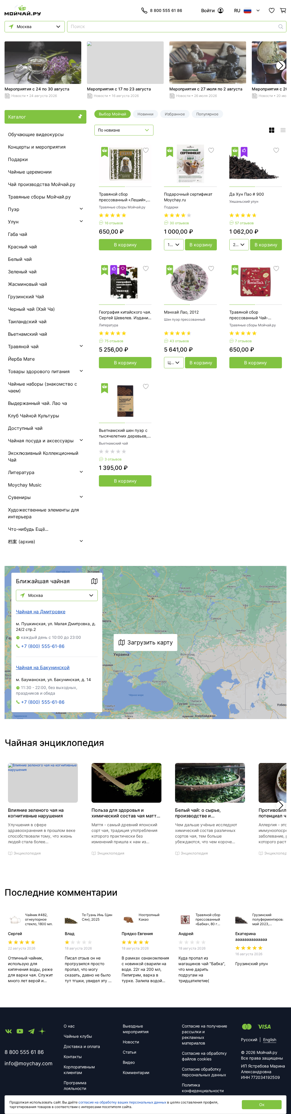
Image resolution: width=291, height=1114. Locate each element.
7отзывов (243, 341)
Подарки (18, 159)
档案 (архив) (21, 541)
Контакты (73, 1056)
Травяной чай (23, 346)
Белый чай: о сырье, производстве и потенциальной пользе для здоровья (205, 813)
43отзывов (179, 341)
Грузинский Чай (26, 296)
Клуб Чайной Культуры (33, 415)
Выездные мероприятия (136, 1029)
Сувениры (19, 497)
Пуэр (13, 209)
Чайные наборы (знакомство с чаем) (42, 387)
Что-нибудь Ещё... (28, 529)
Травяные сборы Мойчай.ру (39, 197)
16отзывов (114, 223)
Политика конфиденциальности (203, 1088)
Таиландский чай (27, 321)
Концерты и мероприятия (37, 147)
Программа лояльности (75, 1085)
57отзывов (244, 223)
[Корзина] (283, 10)
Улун (13, 222)
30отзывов (179, 223)
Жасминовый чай (27, 284)
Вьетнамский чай (27, 334)
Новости (18, 96)
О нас (69, 1026)
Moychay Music (24, 485)
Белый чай (20, 259)
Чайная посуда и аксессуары (41, 440)
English (269, 1039)
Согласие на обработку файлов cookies (204, 1056)
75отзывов (114, 341)
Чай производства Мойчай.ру (41, 184)
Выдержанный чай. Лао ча (37, 403)
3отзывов (113, 459)
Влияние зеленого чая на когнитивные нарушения (36, 813)
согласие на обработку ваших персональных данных (122, 1102)
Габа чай (17, 234)
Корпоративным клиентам (79, 1069)
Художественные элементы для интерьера (43, 513)
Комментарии (136, 1072)
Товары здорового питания (39, 371)
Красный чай (22, 247)
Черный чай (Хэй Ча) (31, 309)
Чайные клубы (78, 1036)
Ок (262, 1104)
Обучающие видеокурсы (36, 134)
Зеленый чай (22, 271)
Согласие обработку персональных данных (204, 1072)
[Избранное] (271, 10)
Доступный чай (25, 428)
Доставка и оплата (82, 1046)
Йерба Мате (21, 359)
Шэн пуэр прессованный (184, 319)
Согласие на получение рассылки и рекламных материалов (204, 1034)
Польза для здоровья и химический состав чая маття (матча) (125, 813)
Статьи (129, 1052)
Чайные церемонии (30, 172)
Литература (21, 472)
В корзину (125, 245)
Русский (249, 1039)
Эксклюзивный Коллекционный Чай (43, 456)
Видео (129, 1062)
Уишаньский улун (243, 201)
